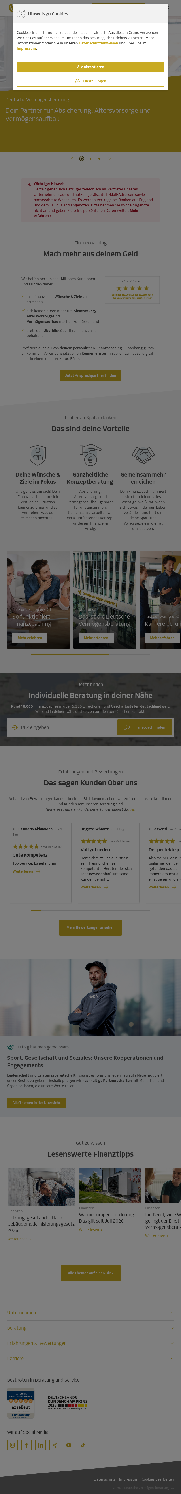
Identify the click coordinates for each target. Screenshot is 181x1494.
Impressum (26, 48)
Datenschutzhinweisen (98, 43)
